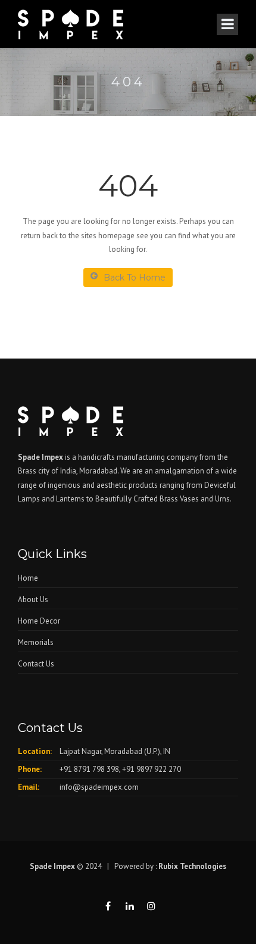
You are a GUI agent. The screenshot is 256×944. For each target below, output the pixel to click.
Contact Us (36, 664)
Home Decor (39, 621)
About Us (33, 599)
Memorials (36, 642)
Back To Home (135, 277)
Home (28, 578)
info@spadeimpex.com (99, 787)
